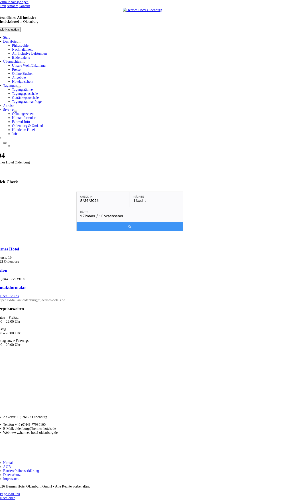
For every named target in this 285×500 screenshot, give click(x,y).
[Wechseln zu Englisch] (138, 146)
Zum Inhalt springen (14, 2)
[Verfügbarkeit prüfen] (130, 226)
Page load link (10, 494)
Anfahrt (12, 6)
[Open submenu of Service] (15, 111)
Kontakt (24, 6)
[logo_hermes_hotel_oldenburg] (142, 10)
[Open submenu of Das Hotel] (19, 42)
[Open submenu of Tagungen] (19, 86)
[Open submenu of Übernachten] (23, 62)
